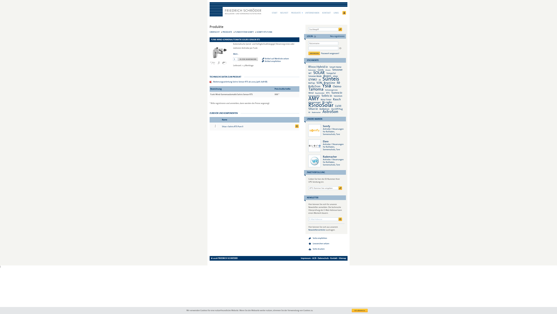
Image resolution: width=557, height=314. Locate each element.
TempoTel (331, 73)
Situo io (313, 108)
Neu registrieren (337, 36)
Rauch (337, 99)
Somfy (321, 70)
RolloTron (314, 86)
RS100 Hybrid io (318, 66)
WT (310, 73)
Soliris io (327, 95)
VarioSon (338, 96)
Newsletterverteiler (316, 230)
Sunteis (330, 79)
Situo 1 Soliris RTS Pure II (232, 126)
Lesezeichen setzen (321, 243)
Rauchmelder (319, 93)
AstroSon (330, 111)
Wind (310, 93)
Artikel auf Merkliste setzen (277, 59)
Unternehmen (312, 13)
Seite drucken (319, 249)
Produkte (296, 13)
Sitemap (342, 258)
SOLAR (319, 72)
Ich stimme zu (360, 310)
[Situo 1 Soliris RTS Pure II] (297, 127)
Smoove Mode (315, 76)
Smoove (337, 69)
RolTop (311, 83)
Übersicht (215, 32)
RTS (328, 93)
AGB (314, 258)
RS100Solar (320, 105)
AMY (313, 99)
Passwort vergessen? (330, 53)
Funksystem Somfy (244, 32)
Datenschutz (323, 258)
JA (320, 79)
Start (274, 13)
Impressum (306, 258)
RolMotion (324, 109)
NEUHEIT (284, 13)
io (338, 82)
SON (319, 82)
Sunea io (336, 92)
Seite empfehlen (320, 238)
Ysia (326, 86)
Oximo (337, 86)
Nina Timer (326, 99)
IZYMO (312, 79)
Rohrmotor (312, 70)
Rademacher (316, 112)
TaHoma (315, 89)
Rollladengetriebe (331, 90)
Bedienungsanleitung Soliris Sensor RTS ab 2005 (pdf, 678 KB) (240, 82)
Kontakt (326, 13)
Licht (338, 106)
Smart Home (335, 67)
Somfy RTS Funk (264, 32)
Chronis (328, 70)
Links (336, 13)
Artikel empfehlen (273, 61)
